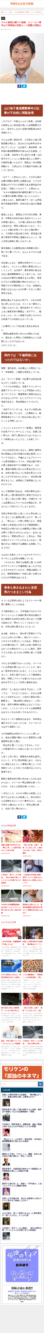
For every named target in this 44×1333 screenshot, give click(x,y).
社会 (3, 18)
